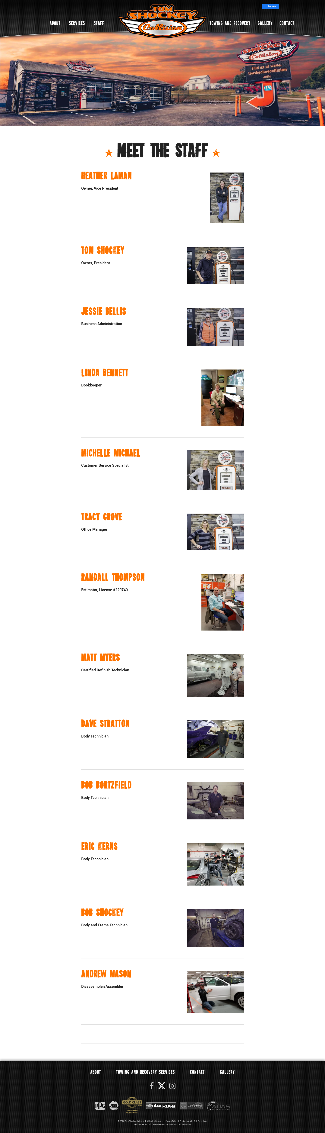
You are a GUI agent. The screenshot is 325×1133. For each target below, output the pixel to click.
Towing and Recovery (230, 23)
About (55, 23)
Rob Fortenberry (200, 1121)
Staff (99, 23)
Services (77, 23)
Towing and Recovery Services (145, 1072)
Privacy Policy (171, 1121)
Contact (286, 23)
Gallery (265, 23)
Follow (271, 6)
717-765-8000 (185, 1124)
